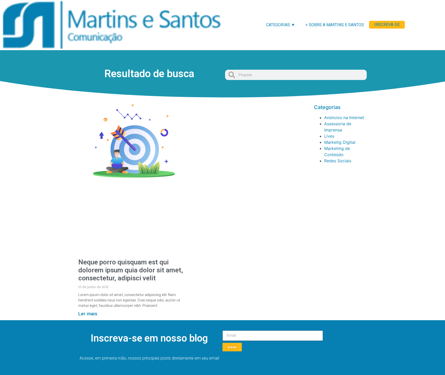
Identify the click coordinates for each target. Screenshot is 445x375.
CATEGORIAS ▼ (280, 24)
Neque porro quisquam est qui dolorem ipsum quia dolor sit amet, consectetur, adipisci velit (130, 270)
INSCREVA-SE (387, 24)
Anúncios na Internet (344, 117)
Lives (329, 136)
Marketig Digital (339, 142)
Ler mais (87, 314)
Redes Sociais (337, 160)
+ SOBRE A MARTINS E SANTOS (334, 24)
